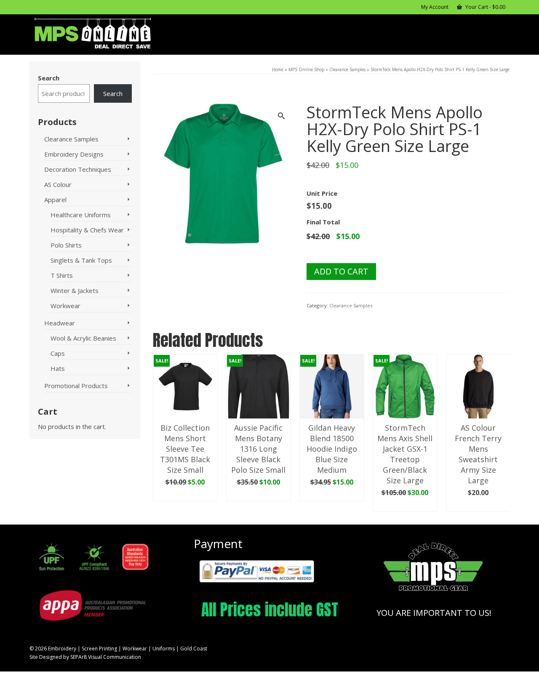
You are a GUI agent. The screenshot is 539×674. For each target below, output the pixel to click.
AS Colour (58, 184)
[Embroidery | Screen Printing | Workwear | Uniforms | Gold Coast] (105, 33)
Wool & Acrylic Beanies (83, 338)
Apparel (55, 199)
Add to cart (341, 271)
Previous (160, 433)
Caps (58, 353)
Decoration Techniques (77, 169)
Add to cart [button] (185, 495)
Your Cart (484, 7)
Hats (58, 368)
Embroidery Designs (74, 154)
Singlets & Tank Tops (81, 260)
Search (48, 78)
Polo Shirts (66, 245)
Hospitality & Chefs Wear (87, 230)
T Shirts (62, 275)
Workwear (65, 305)
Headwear (59, 323)
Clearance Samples (350, 305)
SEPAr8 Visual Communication (105, 657)
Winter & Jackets (75, 290)
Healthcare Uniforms (81, 214)
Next (502, 433)
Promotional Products (76, 385)
